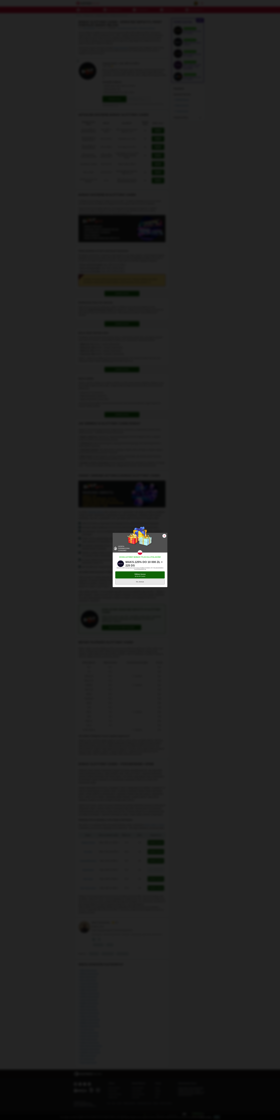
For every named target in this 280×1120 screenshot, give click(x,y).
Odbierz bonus (140, 575)
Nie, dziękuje (140, 582)
